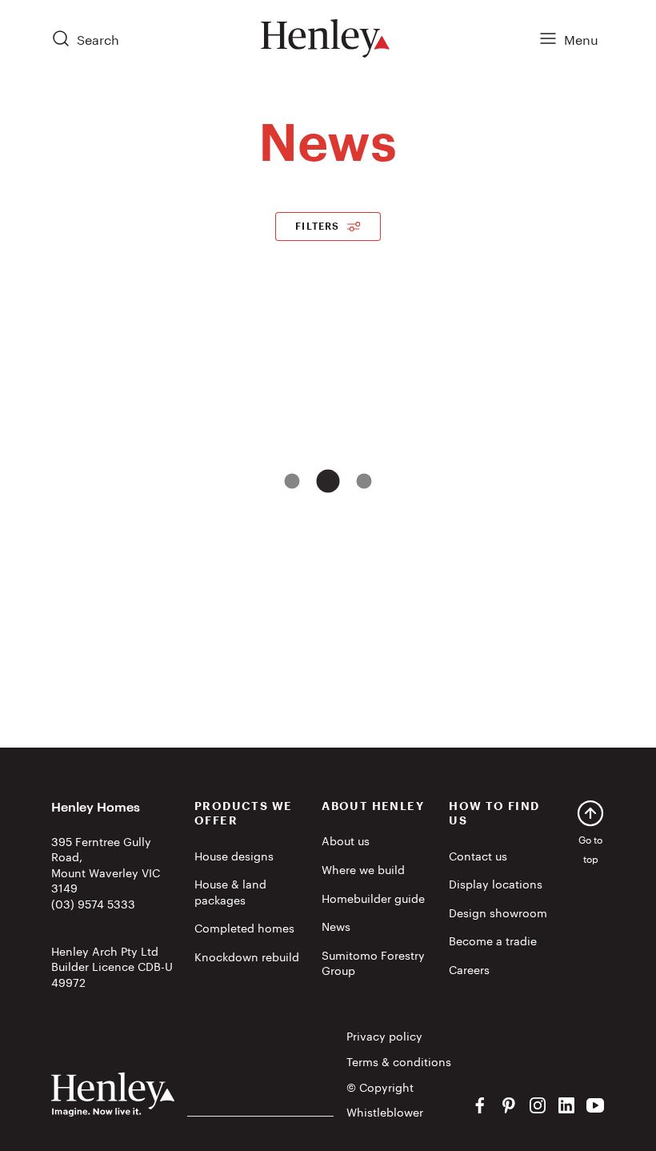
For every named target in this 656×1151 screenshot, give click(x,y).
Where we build (363, 868)
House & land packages (230, 891)
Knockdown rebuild (246, 956)
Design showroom (498, 911)
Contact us (478, 855)
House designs (234, 855)
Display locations (495, 883)
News (336, 925)
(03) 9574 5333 (93, 903)
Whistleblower (384, 1112)
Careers (469, 968)
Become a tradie (493, 939)
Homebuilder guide (373, 897)
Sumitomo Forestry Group (373, 962)
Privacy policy (384, 1036)
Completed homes (244, 927)
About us (346, 839)
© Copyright (380, 1087)
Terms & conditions (398, 1061)
